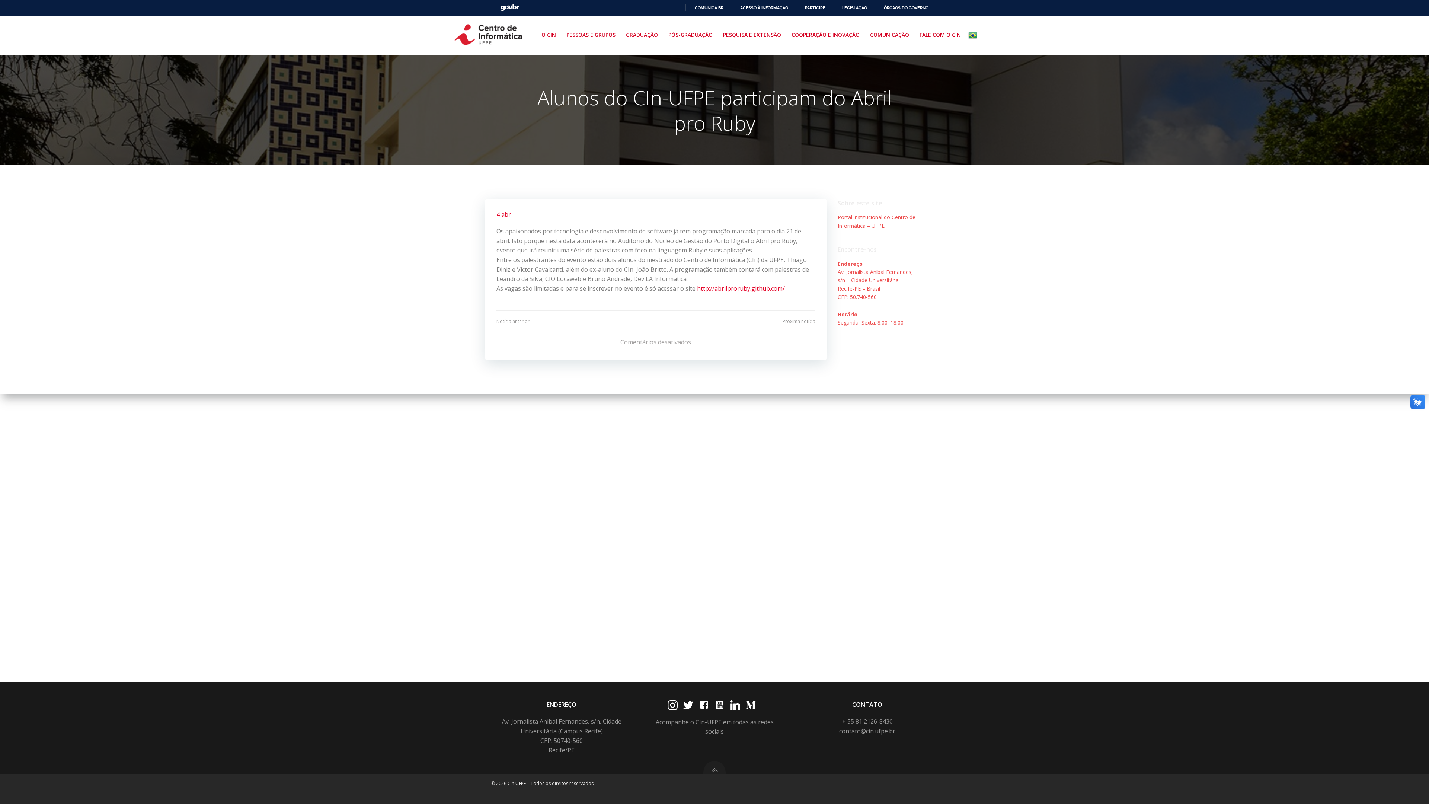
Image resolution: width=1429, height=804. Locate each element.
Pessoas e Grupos (591, 34)
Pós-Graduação (690, 34)
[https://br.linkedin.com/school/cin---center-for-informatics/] (735, 705)
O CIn (548, 34)
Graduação (642, 34)
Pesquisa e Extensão (752, 34)
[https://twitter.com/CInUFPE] (688, 705)
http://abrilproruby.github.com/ (741, 288)
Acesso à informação (764, 7)
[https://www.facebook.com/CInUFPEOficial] (704, 705)
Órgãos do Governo (906, 7)
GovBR (510, 7)
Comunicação (889, 34)
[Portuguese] (974, 35)
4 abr (503, 214)
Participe (815, 7)
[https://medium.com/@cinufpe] (751, 705)
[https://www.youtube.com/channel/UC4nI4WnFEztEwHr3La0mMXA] (719, 705)
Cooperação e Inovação (826, 34)
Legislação (854, 7)
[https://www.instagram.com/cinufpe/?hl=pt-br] (673, 705)
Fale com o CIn (940, 34)
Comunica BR (709, 7)
